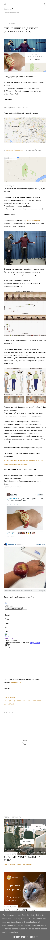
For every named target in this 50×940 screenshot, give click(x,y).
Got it (34, 937)
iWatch (11, 704)
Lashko (8, 8)
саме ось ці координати (15, 150)
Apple (39, 701)
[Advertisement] (25, 793)
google (6, 704)
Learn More (20, 937)
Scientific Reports (33, 220)
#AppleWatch (16, 682)
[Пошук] (44, 3)
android (33, 701)
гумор (11, 701)
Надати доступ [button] (9, 697)
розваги (17, 701)
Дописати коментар (24, 864)
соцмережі (25, 701)
